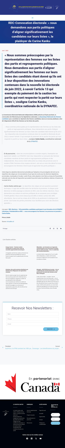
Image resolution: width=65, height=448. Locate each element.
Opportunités (42, 416)
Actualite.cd (10, 221)
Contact (41, 419)
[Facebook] (27, 438)
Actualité (41, 413)
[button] (32, 17)
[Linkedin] (31, 438)
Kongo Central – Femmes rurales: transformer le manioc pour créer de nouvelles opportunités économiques (15, 248)
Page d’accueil (42, 410)
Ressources (29, 422)
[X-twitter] (36, 438)
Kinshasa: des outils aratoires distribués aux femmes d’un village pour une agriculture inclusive (17, 271)
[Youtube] (40, 438)
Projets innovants (31, 415)
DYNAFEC (34, 141)
